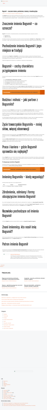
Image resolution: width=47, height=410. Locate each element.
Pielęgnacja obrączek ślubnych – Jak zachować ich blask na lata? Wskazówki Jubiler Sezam (17, 305)
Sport (5, 321)
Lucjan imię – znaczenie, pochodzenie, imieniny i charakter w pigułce (34, 278)
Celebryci (5, 314)
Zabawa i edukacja (7, 326)
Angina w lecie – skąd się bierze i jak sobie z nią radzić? (11, 303)
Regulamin (5, 383)
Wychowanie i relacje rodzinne (9, 325)
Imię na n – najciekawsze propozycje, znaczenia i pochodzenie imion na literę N (12, 285)
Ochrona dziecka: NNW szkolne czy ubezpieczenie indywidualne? (12, 299)
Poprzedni (2, 265)
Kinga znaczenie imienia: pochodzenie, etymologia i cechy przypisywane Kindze (10, 278)
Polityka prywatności (6, 384)
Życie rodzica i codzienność (8, 328)
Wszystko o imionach (11, 13)
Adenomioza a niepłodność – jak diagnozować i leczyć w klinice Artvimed (14, 297)
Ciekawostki (6, 316)
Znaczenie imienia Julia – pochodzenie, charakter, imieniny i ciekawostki (32, 285)
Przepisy (5, 318)
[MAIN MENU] (4, 3)
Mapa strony (5, 381)
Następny (2, 266)
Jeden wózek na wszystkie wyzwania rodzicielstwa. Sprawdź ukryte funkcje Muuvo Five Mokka (18, 301)
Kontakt (4, 386)
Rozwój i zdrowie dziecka (8, 319)
